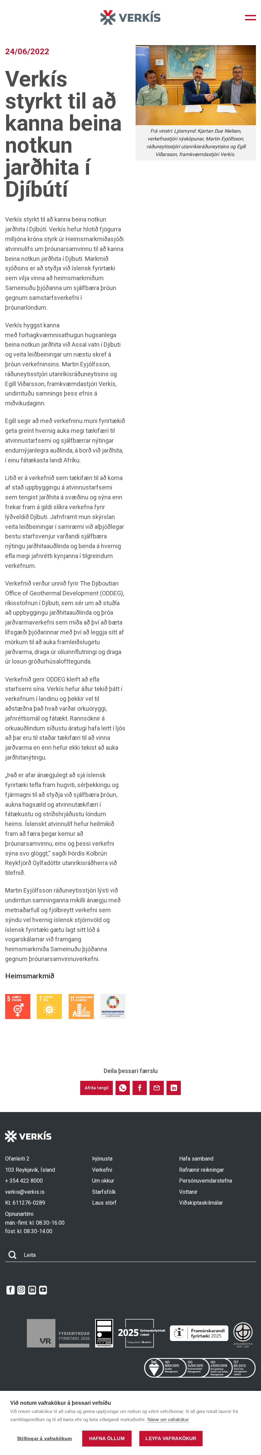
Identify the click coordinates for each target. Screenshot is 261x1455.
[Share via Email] (157, 1088)
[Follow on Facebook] (10, 1290)
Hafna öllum (107, 1438)
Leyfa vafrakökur (170, 1438)
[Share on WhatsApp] (123, 1088)
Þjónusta (102, 1158)
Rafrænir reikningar (201, 1170)
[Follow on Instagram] (21, 1290)
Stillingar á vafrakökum (44, 1438)
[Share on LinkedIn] (174, 1088)
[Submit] (12, 1255)
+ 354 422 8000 (24, 1181)
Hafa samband (196, 1158)
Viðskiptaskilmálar (201, 1203)
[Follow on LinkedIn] (32, 1290)
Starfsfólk (104, 1192)
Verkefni (102, 1170)
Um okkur (103, 1181)
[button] (250, 18)
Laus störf (104, 1203)
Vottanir (188, 1192)
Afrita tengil (97, 1088)
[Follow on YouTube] (43, 1290)
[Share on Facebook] (140, 1088)
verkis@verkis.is (25, 1192)
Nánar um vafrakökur (168, 1419)
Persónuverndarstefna (205, 1181)
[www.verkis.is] (130, 17)
